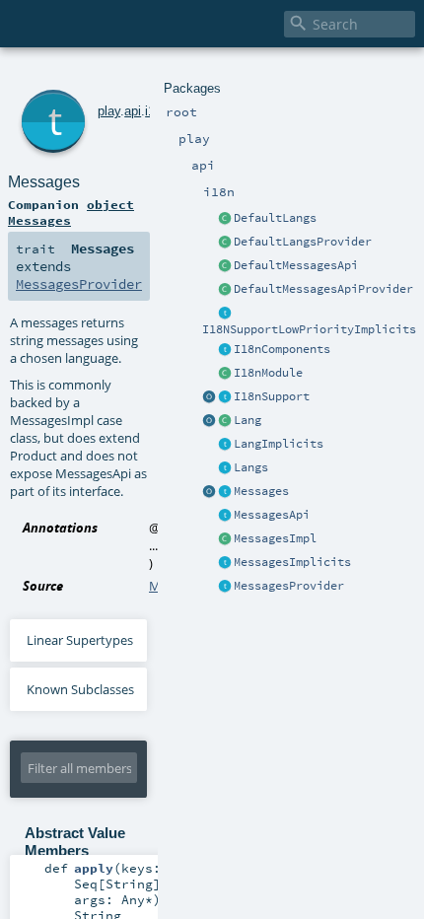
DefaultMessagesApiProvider (323, 289)
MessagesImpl (275, 538)
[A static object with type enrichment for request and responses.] (209, 397)
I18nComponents (282, 349)
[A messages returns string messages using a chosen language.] (225, 492)
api (132, 111)
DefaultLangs (275, 218)
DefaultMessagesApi (296, 265)
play (109, 111)
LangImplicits (278, 444)
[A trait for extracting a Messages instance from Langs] (225, 445)
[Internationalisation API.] (209, 492)
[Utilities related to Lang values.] (209, 421)
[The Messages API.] (225, 266)
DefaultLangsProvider (303, 241)
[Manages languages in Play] (225, 468)
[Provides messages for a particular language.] (225, 539)
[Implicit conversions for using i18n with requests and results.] (225, 313)
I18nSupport (272, 396)
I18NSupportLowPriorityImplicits (309, 329)
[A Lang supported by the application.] (225, 421)
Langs (251, 467)
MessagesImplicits (292, 562)
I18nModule (268, 373)
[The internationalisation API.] (225, 516)
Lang (247, 420)
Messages (261, 491)
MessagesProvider (289, 586)
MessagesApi (272, 515)
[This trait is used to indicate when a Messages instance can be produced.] (225, 587)
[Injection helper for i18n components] (225, 350)
